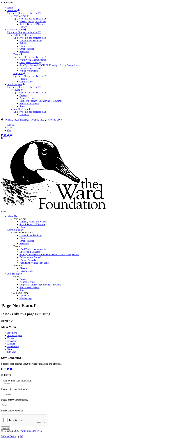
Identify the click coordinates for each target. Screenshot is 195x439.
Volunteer (24, 114)
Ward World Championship (33, 59)
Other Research (27, 48)
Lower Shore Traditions (31, 40)
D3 (21, 436)
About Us (12, 10)
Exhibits (23, 43)
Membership (26, 298)
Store (22, 106)
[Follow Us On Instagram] (5, 135)
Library (23, 46)
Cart (9, 130)
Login (10, 127)
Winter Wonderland (29, 70)
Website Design (8, 436)
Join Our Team (20, 109)
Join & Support (14, 84)
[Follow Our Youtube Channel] (11, 135)
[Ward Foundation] (53, 208)
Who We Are (19, 16)
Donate (23, 95)
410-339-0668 (55, 119)
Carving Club (26, 81)
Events (16, 54)
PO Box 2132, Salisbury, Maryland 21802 (24, 119)
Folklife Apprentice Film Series (35, 262)
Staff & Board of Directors (32, 24)
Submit (5, 428)
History (23, 27)
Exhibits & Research (23, 35)
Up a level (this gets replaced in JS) (24, 13)
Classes (23, 79)
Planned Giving (27, 98)
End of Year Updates (29, 103)
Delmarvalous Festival (30, 68)
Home (10, 7)
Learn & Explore (15, 29)
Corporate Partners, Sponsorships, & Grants (41, 101)
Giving (16, 90)
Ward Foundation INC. (31, 431)
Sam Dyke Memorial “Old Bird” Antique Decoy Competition (49, 65)
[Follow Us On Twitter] (8, 135)
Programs (18, 73)
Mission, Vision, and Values (33, 21)
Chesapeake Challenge (30, 62)
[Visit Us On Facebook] (2, 135)
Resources (24, 51)
